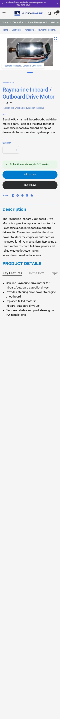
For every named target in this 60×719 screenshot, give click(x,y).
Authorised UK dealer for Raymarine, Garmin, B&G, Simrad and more (35, 3)
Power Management (37, 22)
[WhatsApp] (27, 195)
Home (5, 22)
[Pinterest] (22, 195)
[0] (55, 13)
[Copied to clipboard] (32, 195)
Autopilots (29, 30)
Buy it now (30, 184)
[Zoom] (55, 38)
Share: (5, 195)
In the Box (36, 273)
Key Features (12, 273)
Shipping (19, 108)
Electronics (17, 22)
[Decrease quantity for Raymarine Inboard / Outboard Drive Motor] (5, 149)
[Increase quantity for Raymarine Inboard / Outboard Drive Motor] (16, 149)
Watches (55, 22)
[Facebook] (13, 195)
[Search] (49, 13)
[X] (18, 195)
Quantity (6, 142)
